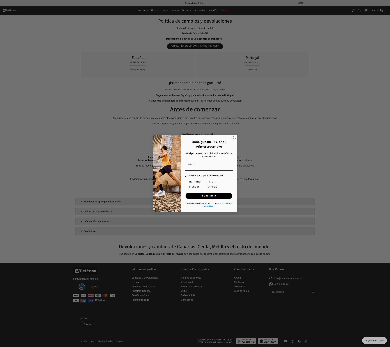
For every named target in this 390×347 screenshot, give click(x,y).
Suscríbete (209, 195)
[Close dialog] (233, 138)
